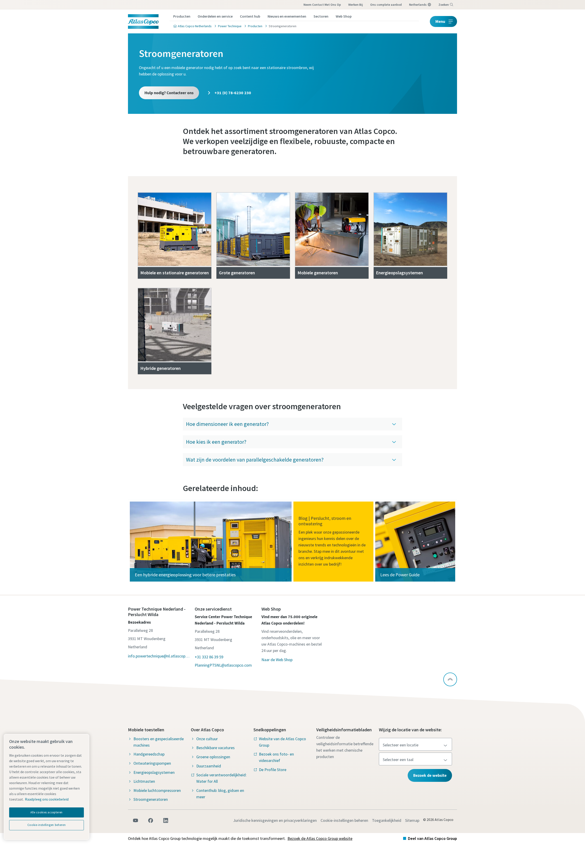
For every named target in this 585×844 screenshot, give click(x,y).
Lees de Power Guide (400, 574)
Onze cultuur (207, 738)
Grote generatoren (237, 272)
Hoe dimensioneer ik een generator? (227, 423)
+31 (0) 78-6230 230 (232, 92)
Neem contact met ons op (322, 5)
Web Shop (344, 16)
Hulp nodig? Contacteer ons (169, 92)
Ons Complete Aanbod (386, 5)
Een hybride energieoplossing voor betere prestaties (185, 574)
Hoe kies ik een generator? (216, 441)
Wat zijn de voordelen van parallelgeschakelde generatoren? (255, 459)
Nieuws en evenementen (287, 16)
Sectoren (321, 16)
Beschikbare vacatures (215, 747)
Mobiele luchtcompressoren (157, 790)
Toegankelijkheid (386, 820)
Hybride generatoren (160, 368)
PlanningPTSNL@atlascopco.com (223, 665)
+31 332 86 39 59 (209, 657)
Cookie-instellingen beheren (344, 820)
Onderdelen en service (215, 16)
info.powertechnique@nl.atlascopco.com (159, 656)
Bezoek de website (430, 775)
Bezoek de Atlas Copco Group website (319, 838)
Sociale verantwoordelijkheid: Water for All (221, 778)
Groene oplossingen (213, 756)
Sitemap (412, 820)
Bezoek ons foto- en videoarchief (276, 757)
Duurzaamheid (208, 766)
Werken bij (355, 5)
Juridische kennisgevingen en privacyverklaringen (275, 820)
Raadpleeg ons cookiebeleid (47, 799)
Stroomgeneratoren (150, 799)
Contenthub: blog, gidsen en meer (220, 793)
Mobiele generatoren (318, 272)
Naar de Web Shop (276, 659)
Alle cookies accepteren (46, 812)
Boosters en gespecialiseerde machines (158, 742)
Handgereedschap (149, 754)
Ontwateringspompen (152, 763)
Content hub (250, 16)
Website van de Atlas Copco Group (282, 742)
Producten (181, 16)
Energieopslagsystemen (399, 272)
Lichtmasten (144, 781)
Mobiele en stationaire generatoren (174, 272)
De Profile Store (272, 769)
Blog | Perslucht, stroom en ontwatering (324, 520)
